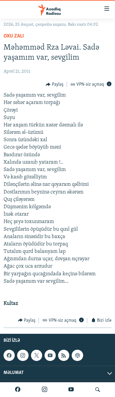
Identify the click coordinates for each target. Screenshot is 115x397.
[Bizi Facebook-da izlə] (18, 389)
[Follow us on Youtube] (50, 355)
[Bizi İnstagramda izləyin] (44, 389)
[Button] (54, 84)
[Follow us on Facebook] (9, 355)
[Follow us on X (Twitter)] (36, 355)
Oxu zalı (14, 36)
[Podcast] (77, 355)
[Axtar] (97, 389)
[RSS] (63, 355)
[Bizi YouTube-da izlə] (71, 389)
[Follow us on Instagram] (22, 355)
